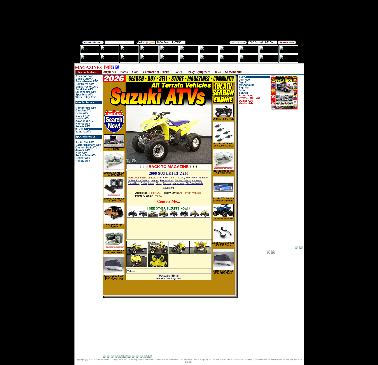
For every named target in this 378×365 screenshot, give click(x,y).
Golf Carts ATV (84, 84)
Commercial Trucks (156, 72)
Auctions (196, 180)
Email (175, 275)
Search (243, 93)
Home (242, 77)
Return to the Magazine (168, 278)
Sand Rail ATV (84, 89)
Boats (124, 72)
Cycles (177, 72)
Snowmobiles (233, 72)
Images (155, 180)
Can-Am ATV (83, 110)
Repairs (180, 177)
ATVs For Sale (84, 76)
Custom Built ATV (86, 147)
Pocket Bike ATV (85, 155)
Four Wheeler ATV (86, 81)
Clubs (144, 183)
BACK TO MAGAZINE (169, 166)
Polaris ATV (82, 126)
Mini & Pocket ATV (86, 87)
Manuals (203, 177)
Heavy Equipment (198, 72)
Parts (172, 177)
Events (187, 180)
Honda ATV (82, 118)
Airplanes (109, 72)
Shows (178, 180)
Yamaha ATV (83, 131)
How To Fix (192, 177)
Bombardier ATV (85, 108)
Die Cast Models (194, 183)
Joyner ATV (82, 150)
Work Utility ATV (85, 97)
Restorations (167, 180)
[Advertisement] (203, 67)
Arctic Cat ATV (84, 142)
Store (242, 90)
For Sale (163, 177)
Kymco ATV (82, 124)
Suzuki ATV (82, 129)
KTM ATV (81, 153)
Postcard (164, 275)
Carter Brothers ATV (88, 145)
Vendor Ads (246, 103)
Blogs (159, 183)
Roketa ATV (82, 161)
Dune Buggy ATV (85, 79)
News (151, 183)
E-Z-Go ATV (82, 116)
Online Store (134, 180)
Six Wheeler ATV (85, 92)
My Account (246, 85)
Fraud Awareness (235, 360)
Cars (135, 72)
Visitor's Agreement (202, 360)
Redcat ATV (82, 158)
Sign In (243, 82)
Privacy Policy (219, 360)
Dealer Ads (246, 101)
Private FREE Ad (249, 98)
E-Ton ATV (81, 113)
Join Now (244, 80)
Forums (167, 183)
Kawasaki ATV (84, 121)
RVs (217, 72)
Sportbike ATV (84, 94)
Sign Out (244, 87)
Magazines (178, 183)
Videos (146, 180)
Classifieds (134, 183)
